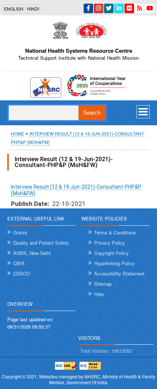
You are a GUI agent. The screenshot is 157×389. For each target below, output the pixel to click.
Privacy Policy (109, 242)
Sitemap (103, 283)
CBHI (18, 263)
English (13, 8)
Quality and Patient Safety (41, 242)
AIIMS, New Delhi (32, 252)
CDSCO (21, 273)
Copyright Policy (111, 252)
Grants (20, 232)
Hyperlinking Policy (114, 263)
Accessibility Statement (119, 273)
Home (17, 133)
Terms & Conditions (115, 232)
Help (99, 293)
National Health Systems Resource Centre (78, 51)
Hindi (33, 8)
